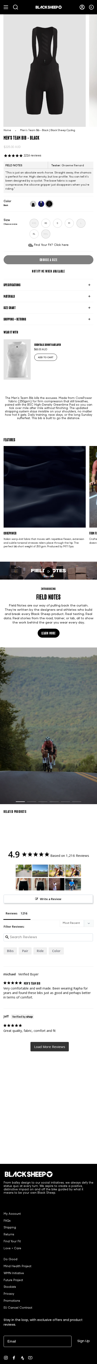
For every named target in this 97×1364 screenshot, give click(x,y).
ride (40, 951)
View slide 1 (20, 801)
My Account (12, 1214)
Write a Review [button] (50, 899)
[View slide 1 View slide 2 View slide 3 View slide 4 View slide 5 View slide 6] (48, 725)
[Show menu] (5, 7)
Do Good (10, 1259)
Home (7, 130)
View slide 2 (31, 801)
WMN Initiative (14, 1273)
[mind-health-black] (33, 204)
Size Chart (10, 307)
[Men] (40, 871)
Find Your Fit (12, 1241)
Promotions (12, 1301)
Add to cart (45, 357)
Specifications (12, 284)
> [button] (49, 1046)
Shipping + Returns (15, 319)
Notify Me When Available (48, 271)
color (56, 951)
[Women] (24, 871)
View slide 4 (54, 801)
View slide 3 (42, 801)
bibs (10, 951)
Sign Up (83, 1340)
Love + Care (12, 1248)
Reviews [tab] (11, 913)
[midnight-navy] (41, 204)
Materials (9, 296)
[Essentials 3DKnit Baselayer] (17, 359)
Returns (9, 1234)
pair (25, 951)
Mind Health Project (17, 1266)
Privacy (9, 1294)
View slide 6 (76, 801)
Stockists (10, 1287)
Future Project (13, 1280)
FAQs (7, 1221)
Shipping (10, 1227)
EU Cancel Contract (18, 1308)
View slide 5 (65, 801)
